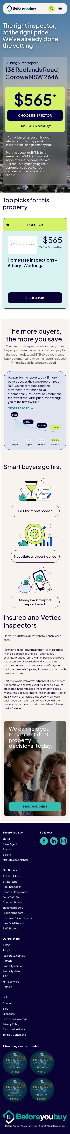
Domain (7, 960)
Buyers (7, 849)
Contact (8, 1003)
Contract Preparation (15, 892)
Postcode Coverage (15, 1019)
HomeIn (7, 986)
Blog (5, 1008)
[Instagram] (63, 841)
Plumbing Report (13, 912)
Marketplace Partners (15, 859)
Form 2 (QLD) (11, 897)
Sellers (7, 854)
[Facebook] (44, 841)
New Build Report (13, 923)
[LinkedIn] (54, 841)
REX (5, 976)
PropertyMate (11, 971)
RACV (6, 945)
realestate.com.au (14, 955)
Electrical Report (13, 907)
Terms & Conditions (14, 1034)
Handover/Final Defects (17, 918)
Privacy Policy (11, 1024)
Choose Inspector (35, 115)
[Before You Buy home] (21, 8)
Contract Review (13, 902)
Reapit (7, 950)
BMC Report (10, 928)
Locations (9, 1013)
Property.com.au (13, 966)
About (6, 839)
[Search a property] (51, 8)
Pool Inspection (12, 886)
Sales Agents (11, 844)
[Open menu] (60, 8)
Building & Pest (12, 876)
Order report (35, 298)
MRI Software (11, 981)
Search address (35, 806)
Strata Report (11, 881)
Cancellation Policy (14, 1029)
